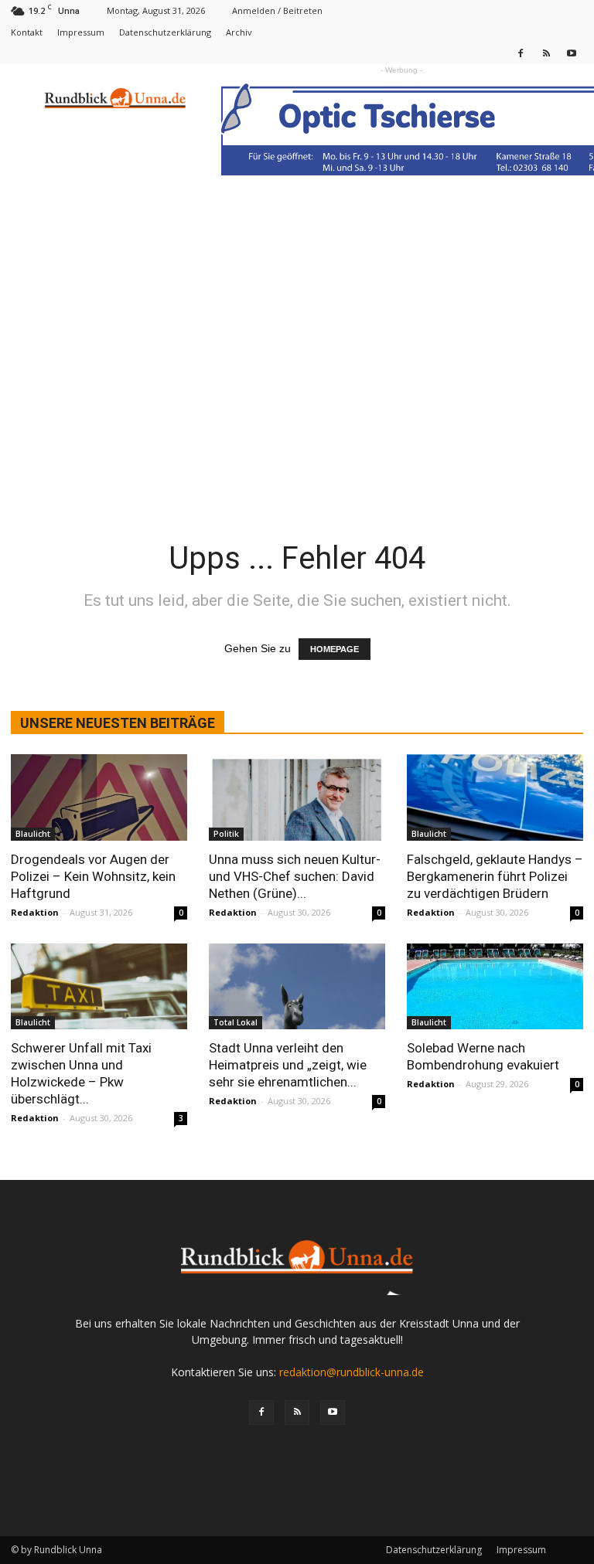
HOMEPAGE (334, 649)
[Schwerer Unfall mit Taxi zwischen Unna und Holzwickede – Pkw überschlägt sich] (99, 987)
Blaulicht (32, 833)
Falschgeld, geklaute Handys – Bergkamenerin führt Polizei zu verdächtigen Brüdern (495, 876)
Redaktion (35, 912)
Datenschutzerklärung (165, 32)
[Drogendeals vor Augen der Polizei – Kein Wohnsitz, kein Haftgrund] (99, 797)
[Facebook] (520, 52)
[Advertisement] (297, 385)
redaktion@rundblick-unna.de (351, 1372)
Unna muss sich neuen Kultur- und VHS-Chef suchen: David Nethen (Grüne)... (295, 876)
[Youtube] (571, 52)
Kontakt (27, 32)
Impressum (80, 32)
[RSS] (546, 52)
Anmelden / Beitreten (277, 10)
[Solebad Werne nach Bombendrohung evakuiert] (495, 987)
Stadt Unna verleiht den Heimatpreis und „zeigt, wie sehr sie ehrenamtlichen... (288, 1065)
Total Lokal (235, 1022)
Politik (226, 833)
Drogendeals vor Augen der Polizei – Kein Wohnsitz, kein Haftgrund (93, 876)
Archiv (239, 32)
